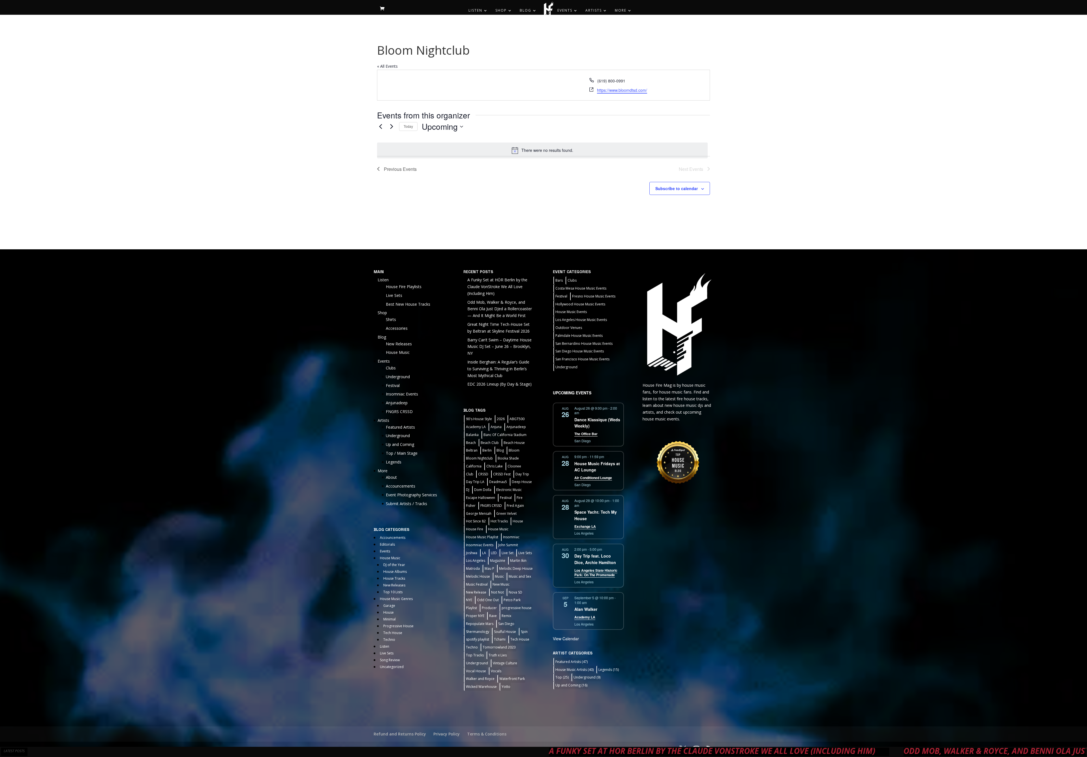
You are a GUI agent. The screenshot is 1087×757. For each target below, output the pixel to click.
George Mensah (478, 513)
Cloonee (514, 466)
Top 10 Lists (393, 592)
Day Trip (522, 474)
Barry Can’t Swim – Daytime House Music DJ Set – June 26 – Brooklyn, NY (499, 346)
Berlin (487, 450)
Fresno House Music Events (593, 296)
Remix (506, 615)
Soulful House (505, 631)
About (391, 477)
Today (408, 126)
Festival (393, 385)
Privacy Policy (446, 734)
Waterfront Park (512, 678)
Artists (593, 10)
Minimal (389, 619)
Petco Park (512, 599)
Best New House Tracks (408, 304)
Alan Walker (585, 609)
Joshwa (471, 552)
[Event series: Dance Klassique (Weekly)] (583, 412)
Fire (520, 497)
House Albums (395, 571)
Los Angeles (475, 560)
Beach (471, 442)
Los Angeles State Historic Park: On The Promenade (595, 573)
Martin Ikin (518, 560)
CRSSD (483, 474)
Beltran (472, 450)
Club (469, 474)
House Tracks (394, 578)
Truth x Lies (498, 655)
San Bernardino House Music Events (584, 343)
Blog (525, 10)
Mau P (489, 568)
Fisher (471, 505)
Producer (489, 607)
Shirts (391, 319)
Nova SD (515, 592)
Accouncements (400, 486)
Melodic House (478, 576)
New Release (476, 592)
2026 (501, 418)
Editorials (387, 544)
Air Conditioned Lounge (593, 477)
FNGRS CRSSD (399, 411)
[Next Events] (391, 126)
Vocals (496, 671)
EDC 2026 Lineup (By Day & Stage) (499, 384)
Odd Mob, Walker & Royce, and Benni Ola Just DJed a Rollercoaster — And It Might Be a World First (499, 308)
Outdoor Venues (568, 327)
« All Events (387, 66)
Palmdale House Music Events (579, 335)
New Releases (399, 343)
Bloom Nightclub (479, 458)
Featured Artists (400, 427)
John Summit (508, 545)
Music (499, 576)
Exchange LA (585, 526)
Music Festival (477, 584)
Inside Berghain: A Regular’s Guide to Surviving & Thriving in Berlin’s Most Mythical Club (498, 368)
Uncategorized (392, 666)
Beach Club (490, 442)
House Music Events (571, 311)
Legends (393, 462)
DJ (467, 489)
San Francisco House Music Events (582, 359)
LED (494, 552)
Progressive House (398, 626)
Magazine (497, 560)
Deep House (522, 481)
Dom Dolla (482, 489)
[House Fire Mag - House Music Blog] (678, 324)
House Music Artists (574, 669)
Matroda (473, 568)
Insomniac (511, 537)
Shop (501, 10)
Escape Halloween (480, 497)
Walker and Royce (480, 678)
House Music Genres (396, 598)
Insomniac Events (402, 394)
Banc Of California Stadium (505, 434)
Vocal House (476, 671)
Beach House (514, 442)
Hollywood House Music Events (580, 304)
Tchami (500, 639)
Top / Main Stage (402, 453)
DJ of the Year (394, 564)
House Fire (474, 529)
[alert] (542, 150)
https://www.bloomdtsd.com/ (622, 90)
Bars (559, 280)
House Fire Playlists (403, 286)
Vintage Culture (505, 663)
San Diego (506, 623)
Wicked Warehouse (481, 686)
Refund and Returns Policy (400, 734)
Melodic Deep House (516, 568)
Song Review (390, 660)
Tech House (392, 632)
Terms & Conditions (486, 734)
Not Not (497, 592)
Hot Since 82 (476, 521)
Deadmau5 (498, 481)
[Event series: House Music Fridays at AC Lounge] (607, 456)
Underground (398, 376)
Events (564, 10)
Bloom (514, 450)
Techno (389, 639)
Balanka (472, 434)
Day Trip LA (475, 481)
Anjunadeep (397, 402)
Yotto (506, 686)
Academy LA (476, 426)
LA (484, 552)
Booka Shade (508, 458)
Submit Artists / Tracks (406, 503)
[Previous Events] (380, 126)
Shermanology (477, 631)
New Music (501, 584)
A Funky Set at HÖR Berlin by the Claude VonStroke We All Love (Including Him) (497, 286)
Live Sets (394, 295)
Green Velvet (506, 513)
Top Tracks (475, 655)
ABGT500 (517, 418)
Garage (389, 605)
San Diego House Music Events (579, 351)
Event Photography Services (411, 494)
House (388, 612)
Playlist (471, 607)
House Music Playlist (482, 537)
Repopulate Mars (479, 623)
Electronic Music (509, 489)
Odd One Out (488, 599)
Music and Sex (520, 576)
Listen (475, 10)
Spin (524, 631)
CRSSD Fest (502, 474)
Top (562, 677)
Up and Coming (400, 444)
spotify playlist (477, 639)
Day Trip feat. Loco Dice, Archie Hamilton (595, 559)
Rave (493, 615)
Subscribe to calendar (676, 188)
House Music (398, 352)
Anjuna (496, 426)
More (620, 10)
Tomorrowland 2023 (499, 647)
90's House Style (479, 418)
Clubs (391, 368)
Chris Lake (494, 466)
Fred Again (515, 505)
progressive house (517, 607)
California (474, 466)
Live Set (507, 552)
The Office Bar (586, 433)
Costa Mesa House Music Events (580, 288)
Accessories (397, 328)
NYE (469, 599)
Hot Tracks (499, 521)
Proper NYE (475, 615)
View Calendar (566, 638)
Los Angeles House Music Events (581, 319)
